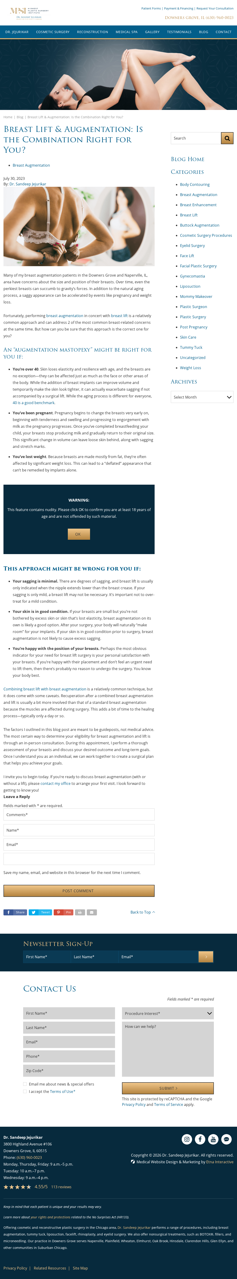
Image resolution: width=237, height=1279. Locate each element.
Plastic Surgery (193, 316)
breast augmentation (64, 315)
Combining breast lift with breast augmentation (45, 689)
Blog (203, 32)
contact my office (56, 783)
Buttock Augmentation (199, 225)
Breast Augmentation (31, 165)
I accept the (39, 1091)
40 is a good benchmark (33, 402)
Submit (166, 1088)
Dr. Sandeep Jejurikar (27, 184)
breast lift (119, 315)
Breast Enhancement (198, 204)
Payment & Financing (178, 8)
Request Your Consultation (215, 8)
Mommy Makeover (196, 296)
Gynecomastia (192, 276)
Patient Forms (151, 8)
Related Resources (50, 1268)
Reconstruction (92, 32)
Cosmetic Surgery (53, 32)
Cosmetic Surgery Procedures (206, 235)
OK (78, 534)
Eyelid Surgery (192, 245)
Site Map (80, 1268)
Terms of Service (168, 1104)
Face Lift (187, 255)
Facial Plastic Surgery (198, 265)
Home (7, 117)
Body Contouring (195, 184)
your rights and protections (50, 1217)
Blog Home (187, 159)
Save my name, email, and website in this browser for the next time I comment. (72, 872)
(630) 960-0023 (29, 1157)
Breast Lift (189, 215)
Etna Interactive (220, 1161)
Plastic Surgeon (193, 306)
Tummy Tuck (191, 347)
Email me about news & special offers (61, 1084)
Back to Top (141, 912)
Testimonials (179, 32)
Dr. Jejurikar (16, 32)
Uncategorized (193, 357)
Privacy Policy (134, 1104)
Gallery (152, 32)
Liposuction (190, 286)
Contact (224, 32)
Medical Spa (127, 32)
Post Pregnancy (193, 327)
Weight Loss (190, 367)
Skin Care (188, 337)
